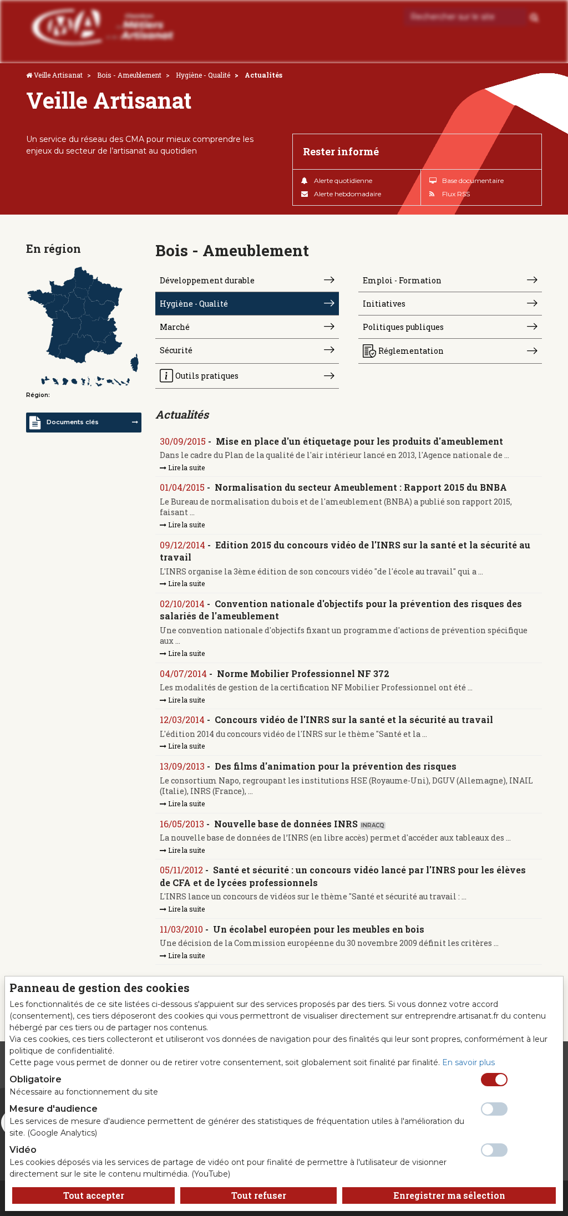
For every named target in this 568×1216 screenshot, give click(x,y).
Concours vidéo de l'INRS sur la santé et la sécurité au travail (354, 719)
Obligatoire (35, 1079)
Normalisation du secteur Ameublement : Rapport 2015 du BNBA (361, 487)
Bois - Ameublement (129, 74)
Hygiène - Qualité (203, 74)
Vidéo (23, 1149)
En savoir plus (468, 1062)
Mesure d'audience (53, 1108)
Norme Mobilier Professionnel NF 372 (303, 673)
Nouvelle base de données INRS (286, 824)
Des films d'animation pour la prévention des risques (336, 766)
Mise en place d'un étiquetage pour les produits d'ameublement (359, 441)
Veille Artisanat (58, 74)
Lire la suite (185, 467)
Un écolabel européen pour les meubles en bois (318, 929)
